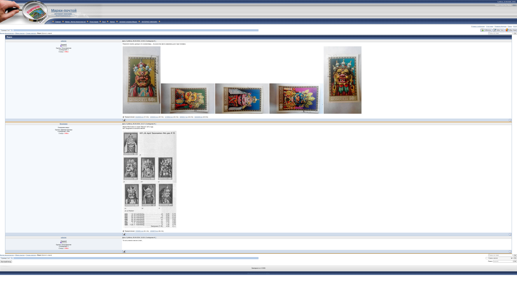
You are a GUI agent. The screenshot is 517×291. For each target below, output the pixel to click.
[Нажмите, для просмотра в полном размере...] (141, 113)
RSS (514, 5)
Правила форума (500, 26)
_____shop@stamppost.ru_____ (63, 15)
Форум (112, 21)
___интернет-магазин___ (63, 14)
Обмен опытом (20, 33)
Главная (58, 21)
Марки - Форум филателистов (75, 21)
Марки (39, 33)
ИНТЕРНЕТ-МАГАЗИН (149, 21)
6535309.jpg (198, 117)
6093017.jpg (184, 117)
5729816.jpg (169, 117)
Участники (489, 26)
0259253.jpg (154, 117)
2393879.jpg (154, 231)
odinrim (63, 41)
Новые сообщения (478, 26)
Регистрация (94, 21)
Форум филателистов (7, 33)
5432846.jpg (139, 117)
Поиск (510, 26)
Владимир (63, 124)
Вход (104, 21)
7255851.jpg (139, 231)
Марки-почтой (64, 10)
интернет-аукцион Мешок (128, 21)
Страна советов (31, 33)
